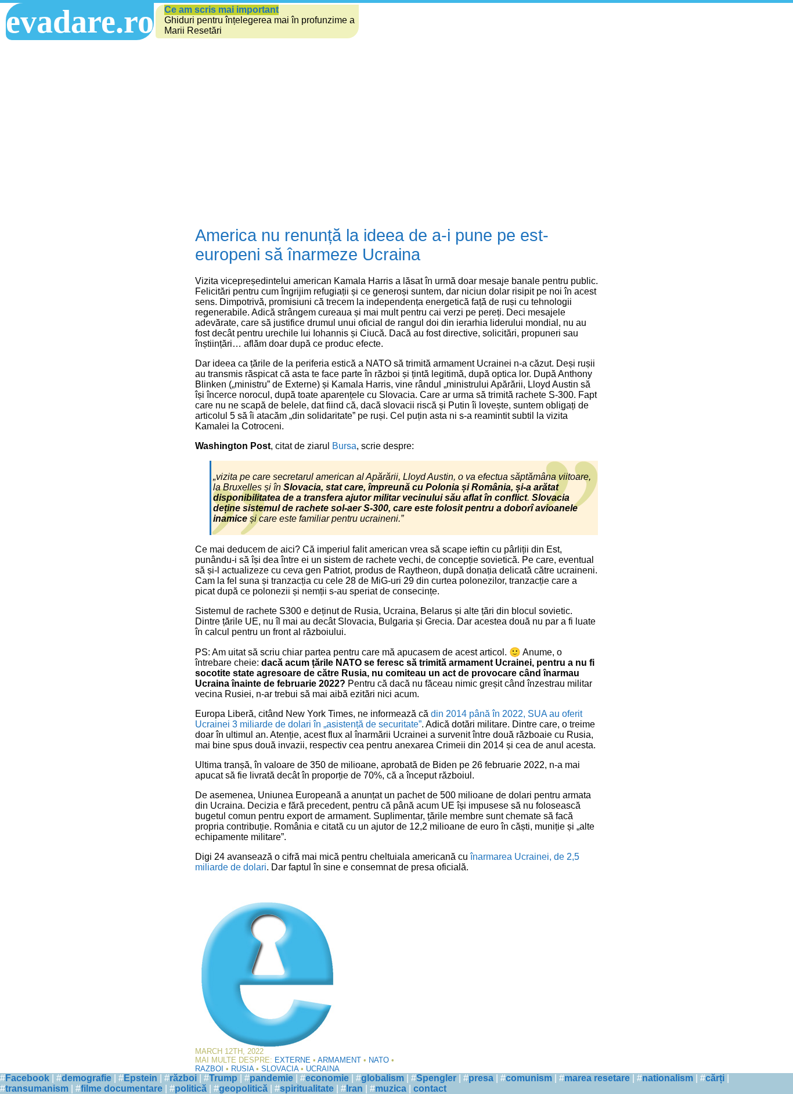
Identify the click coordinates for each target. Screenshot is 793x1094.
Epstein (140, 1078)
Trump (223, 1078)
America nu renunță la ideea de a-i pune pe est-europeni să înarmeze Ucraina (372, 245)
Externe (293, 1060)
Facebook (27, 1078)
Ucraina (323, 1068)
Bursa (344, 446)
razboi (209, 1068)
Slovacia (279, 1068)
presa (480, 1078)
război (183, 1078)
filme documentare (122, 1088)
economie (327, 1078)
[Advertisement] (396, 133)
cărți (714, 1078)
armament (339, 1060)
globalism (382, 1078)
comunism (529, 1078)
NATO (379, 1060)
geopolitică (243, 1088)
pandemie (271, 1078)
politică (191, 1088)
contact (429, 1088)
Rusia (242, 1068)
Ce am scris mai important (221, 10)
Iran (354, 1088)
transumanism (37, 1088)
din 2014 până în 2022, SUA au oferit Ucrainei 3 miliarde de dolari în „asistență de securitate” (388, 719)
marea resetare (597, 1078)
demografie (86, 1078)
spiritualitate (307, 1088)
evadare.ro (80, 21)
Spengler (436, 1078)
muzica (390, 1088)
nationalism (667, 1078)
